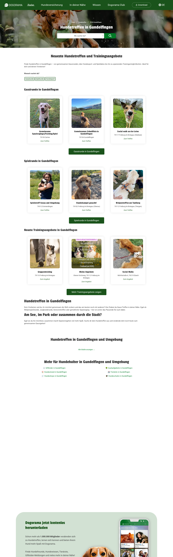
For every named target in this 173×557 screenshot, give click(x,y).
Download (142, 5)
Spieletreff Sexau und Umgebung (45, 203)
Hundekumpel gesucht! (86, 203)
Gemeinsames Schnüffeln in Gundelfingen (86, 132)
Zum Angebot (45, 279)
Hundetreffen (82, 22)
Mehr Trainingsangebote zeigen (86, 292)
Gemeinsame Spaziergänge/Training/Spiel (45, 132)
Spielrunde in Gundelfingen (86, 220)
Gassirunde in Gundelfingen (86, 151)
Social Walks (128, 272)
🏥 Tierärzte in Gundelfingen (119, 372)
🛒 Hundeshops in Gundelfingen (54, 376)
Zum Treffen (44, 141)
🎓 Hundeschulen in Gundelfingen (119, 376)
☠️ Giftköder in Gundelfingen (54, 368)
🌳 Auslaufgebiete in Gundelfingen (118, 368)
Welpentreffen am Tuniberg (128, 203)
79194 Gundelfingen (96, 22)
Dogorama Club (116, 5)
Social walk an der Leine (128, 131)
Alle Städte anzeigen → (86, 349)
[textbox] (80, 36)
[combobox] (80, 35)
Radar (31, 5)
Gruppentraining (45, 272)
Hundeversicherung (52, 5)
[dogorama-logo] (13, 5)
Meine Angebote (86, 272)
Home (73, 22)
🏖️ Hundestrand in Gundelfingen (54, 372)
